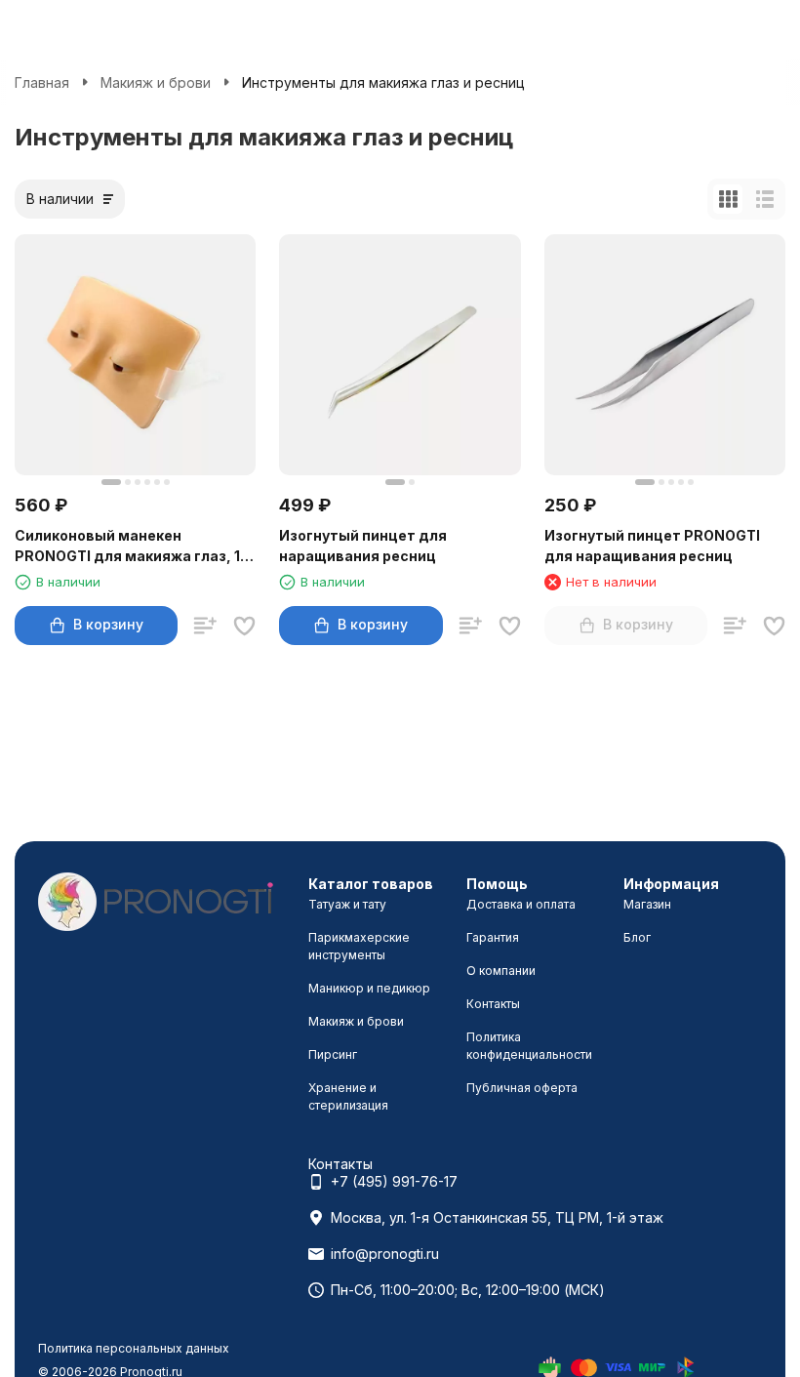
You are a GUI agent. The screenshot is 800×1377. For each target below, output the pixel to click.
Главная (42, 82)
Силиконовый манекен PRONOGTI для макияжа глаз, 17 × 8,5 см (132, 546)
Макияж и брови (155, 82)
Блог (637, 937)
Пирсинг (332, 1054)
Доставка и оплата (521, 904)
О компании (501, 970)
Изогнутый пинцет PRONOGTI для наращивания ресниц (652, 545)
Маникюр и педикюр (369, 988)
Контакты (493, 1003)
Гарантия (492, 937)
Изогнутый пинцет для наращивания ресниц (363, 545)
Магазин (647, 904)
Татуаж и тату (347, 904)
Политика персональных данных (133, 1348)
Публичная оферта (522, 1087)
